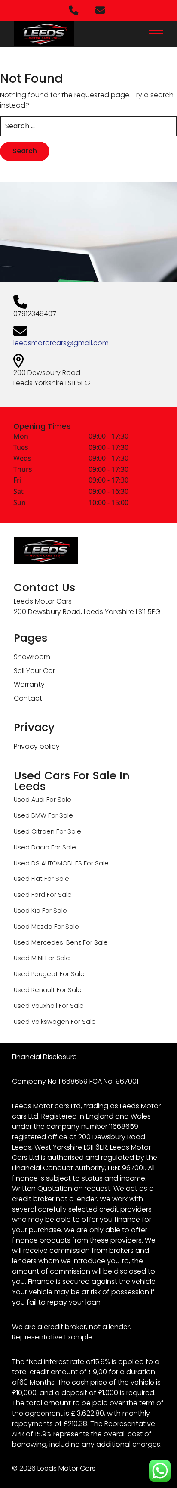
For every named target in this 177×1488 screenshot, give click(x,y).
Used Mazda (33, 926)
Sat (18, 491)
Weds (22, 458)
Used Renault (34, 990)
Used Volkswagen (41, 1021)
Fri (17, 480)
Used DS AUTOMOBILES (48, 863)
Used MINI (28, 958)
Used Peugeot (36, 974)
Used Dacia (31, 847)
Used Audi (29, 799)
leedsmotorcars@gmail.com (61, 343)
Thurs (22, 469)
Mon (20, 436)
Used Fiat (28, 878)
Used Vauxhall (35, 1005)
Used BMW (30, 815)
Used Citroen (34, 831)
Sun (19, 502)
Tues (20, 447)
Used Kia (27, 910)
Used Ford (29, 894)
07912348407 (34, 314)
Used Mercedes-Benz (47, 942)
